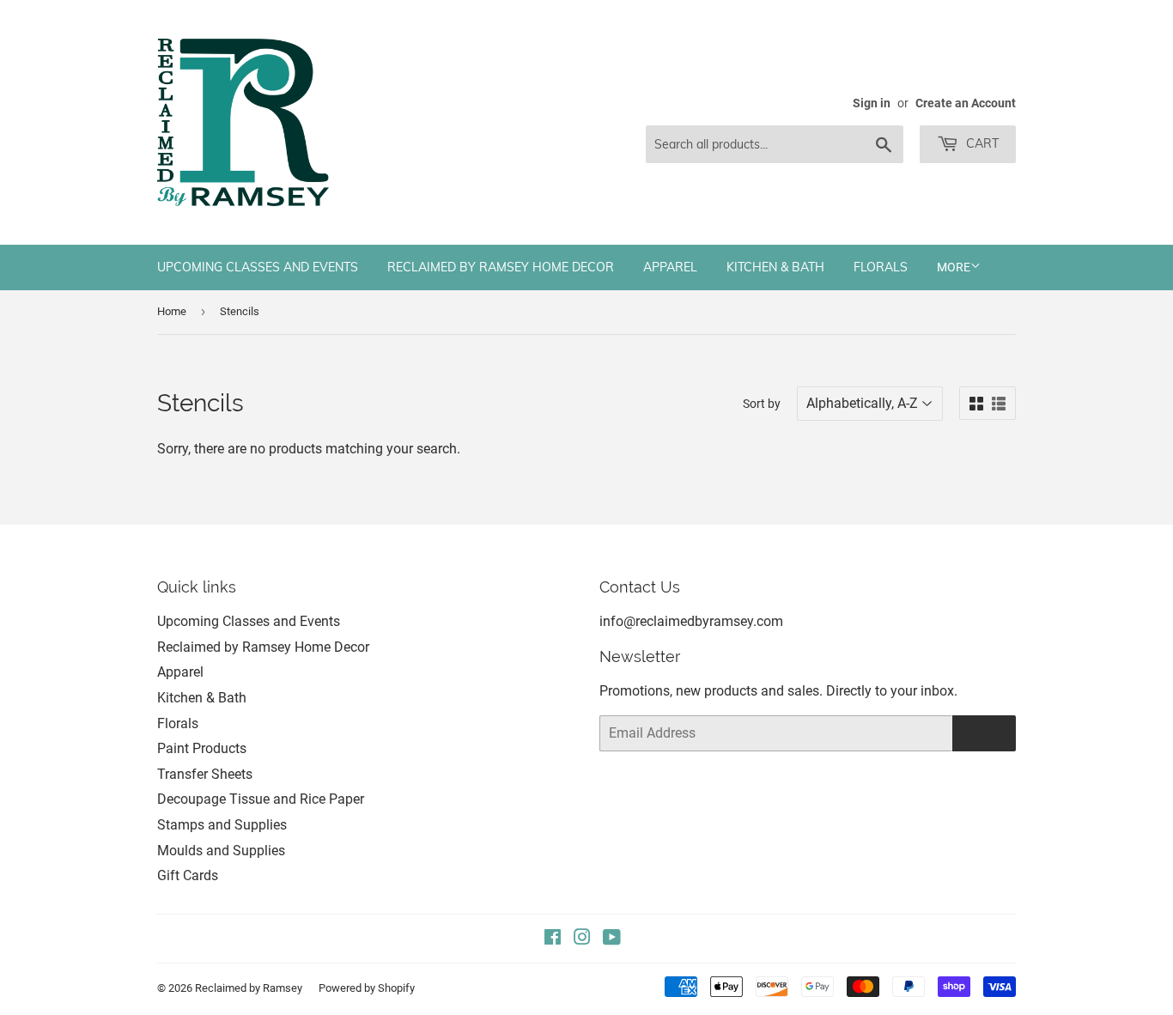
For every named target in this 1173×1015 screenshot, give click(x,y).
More (953, 267)
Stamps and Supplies (222, 825)
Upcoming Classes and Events (257, 267)
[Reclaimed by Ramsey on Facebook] (553, 939)
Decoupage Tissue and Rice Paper (260, 799)
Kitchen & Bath (775, 267)
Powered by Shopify (367, 988)
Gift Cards (187, 875)
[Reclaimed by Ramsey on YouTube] (612, 939)
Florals (881, 267)
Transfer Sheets (204, 774)
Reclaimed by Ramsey (248, 988)
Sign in (871, 103)
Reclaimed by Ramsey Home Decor (500, 267)
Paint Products (201, 748)
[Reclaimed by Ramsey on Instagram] (582, 939)
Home (171, 311)
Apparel (670, 267)
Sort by (762, 403)
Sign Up (984, 733)
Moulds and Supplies (221, 850)
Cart (981, 143)
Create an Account (965, 103)
